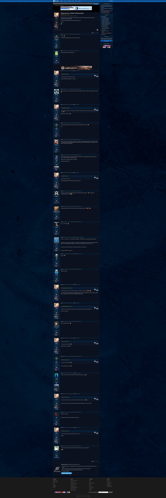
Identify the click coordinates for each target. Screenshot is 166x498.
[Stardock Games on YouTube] (106, 45)
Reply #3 (62, 70)
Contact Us (90, 488)
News (73, 1)
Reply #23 (62, 412)
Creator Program (91, 487)
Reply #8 (62, 154)
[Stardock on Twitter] (102, 45)
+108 (56, 382)
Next (96, 32)
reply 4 (68, 107)
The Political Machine (73, 486)
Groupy (54, 487)
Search (60, 5)
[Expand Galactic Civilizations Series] (101, 22)
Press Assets (90, 486)
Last (98, 32)
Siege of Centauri (73, 488)
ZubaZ (56, 17)
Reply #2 (62, 50)
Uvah (56, 128)
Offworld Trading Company (74, 487)
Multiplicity (54, 486)
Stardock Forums (76, 70)
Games (65, 1)
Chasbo (56, 274)
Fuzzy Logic (56, 326)
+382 (56, 231)
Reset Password (109, 485)
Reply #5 (62, 104)
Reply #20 (62, 356)
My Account (108, 481)
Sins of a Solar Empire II (74, 484)
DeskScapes (54, 485)
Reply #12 (62, 221)
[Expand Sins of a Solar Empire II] (101, 28)
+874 (56, 367)
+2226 (56, 248)
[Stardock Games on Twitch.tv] (107, 45)
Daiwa (56, 56)
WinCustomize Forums (74, 15)
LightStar (56, 94)
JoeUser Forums (76, 50)
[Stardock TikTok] (106, 47)
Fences (54, 484)
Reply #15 (62, 269)
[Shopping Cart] (111, 1)
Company (90, 479)
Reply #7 (62, 139)
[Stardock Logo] (56, 1)
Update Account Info (109, 486)
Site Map (89, 496)
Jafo (56, 160)
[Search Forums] (112, 1)
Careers (90, 484)
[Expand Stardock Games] (100, 16)
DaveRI (56, 196)
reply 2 (68, 74)
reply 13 (70, 306)
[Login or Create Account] (109, 1)
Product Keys (108, 484)
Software (61, 1)
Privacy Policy (78, 496)
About (90, 480)
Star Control (72, 485)
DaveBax (56, 39)
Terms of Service (82, 496)
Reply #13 (62, 237)
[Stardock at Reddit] (103, 47)
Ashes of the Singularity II (74, 480)
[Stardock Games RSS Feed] (109, 47)
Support (79, 1)
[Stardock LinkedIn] (108, 47)
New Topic (96, 3)
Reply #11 (62, 206)
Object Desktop (55, 480)
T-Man (56, 378)
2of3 (56, 417)
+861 (56, 216)
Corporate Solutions (55, 481)
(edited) (82, 237)
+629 (56, 45)
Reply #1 (62, 34)
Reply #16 (62, 284)
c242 (56, 259)
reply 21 (68, 397)
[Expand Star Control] (101, 29)
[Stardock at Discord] (105, 47)
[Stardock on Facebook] (104, 45)
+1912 (56, 164)
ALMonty (56, 144)
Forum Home (56, 5)
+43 (56, 455)
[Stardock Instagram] (109, 45)
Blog (76, 1)
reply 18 (67, 341)
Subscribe (110, 492)
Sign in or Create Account (66, 473)
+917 (56, 22)
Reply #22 (62, 393)
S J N (56, 451)
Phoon (56, 227)
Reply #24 (62, 427)
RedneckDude (56, 242)
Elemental (72, 481)
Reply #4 (62, 89)
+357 (56, 60)
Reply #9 (62, 172)
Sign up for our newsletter (93, 492)
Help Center (108, 480)
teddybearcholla (56, 211)
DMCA (86, 496)
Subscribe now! (106, 40)
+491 (56, 200)
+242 (56, 149)
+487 (56, 263)
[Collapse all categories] (112, 16)
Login (63, 5)
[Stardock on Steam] (110, 45)
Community (69, 1)
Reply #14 (62, 253)
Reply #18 (62, 321)
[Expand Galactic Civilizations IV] (101, 21)
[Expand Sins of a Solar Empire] (101, 27)
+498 (56, 332)
